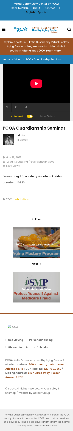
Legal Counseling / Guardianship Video (30, 161)
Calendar (42, 347)
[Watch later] (16, 107)
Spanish (42, 12)
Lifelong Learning (19, 347)
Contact (49, 8)
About (36, 8)
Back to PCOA (20, 8)
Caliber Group (41, 393)
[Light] (7, 107)
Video (18, 59)
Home (6, 59)
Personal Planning (41, 340)
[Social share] (25, 107)
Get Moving (15, 340)
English (30, 12)
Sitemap (10, 393)
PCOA (55, 4)
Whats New (22, 199)
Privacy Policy (49, 388)
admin (21, 135)
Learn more (53, 50)
